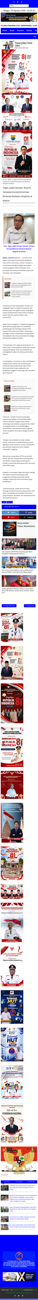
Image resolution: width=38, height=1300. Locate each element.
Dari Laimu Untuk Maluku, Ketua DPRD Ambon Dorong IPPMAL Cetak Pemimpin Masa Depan (17, 571)
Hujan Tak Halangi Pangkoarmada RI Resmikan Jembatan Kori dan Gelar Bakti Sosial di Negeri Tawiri (23, 1209)
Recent (7, 1182)
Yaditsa (2, 1176)
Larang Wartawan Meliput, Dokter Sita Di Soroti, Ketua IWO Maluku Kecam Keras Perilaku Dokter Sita (18, 591)
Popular (19, 1182)
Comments (31, 1182)
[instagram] (21, 1)
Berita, (31, 206)
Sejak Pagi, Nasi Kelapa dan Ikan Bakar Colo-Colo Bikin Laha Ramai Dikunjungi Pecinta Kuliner (22, 1187)
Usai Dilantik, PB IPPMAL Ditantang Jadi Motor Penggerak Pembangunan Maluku (17, 553)
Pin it (13, 517)
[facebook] (13, 1)
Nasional (20, 30)
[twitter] (17, 1)
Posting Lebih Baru (9, 606)
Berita (12, 30)
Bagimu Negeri (8, 1176)
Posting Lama (29, 606)
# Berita (9, 502)
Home (5, 30)
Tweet (13, 513)
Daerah (29, 30)
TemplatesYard (17, 1290)
